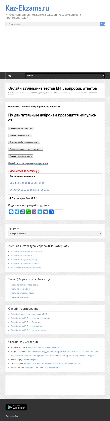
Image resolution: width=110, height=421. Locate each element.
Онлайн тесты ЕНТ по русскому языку (28, 330)
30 (48, 190)
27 (39, 190)
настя (13, 367)
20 (19, 190)
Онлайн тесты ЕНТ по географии (26, 326)
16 (43, 183)
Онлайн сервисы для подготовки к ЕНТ (29, 314)
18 (13, 190)
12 (32, 183)
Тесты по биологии (19, 297)
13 (35, 183)
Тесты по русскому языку (22, 293)
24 (31, 190)
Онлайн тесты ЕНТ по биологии (26, 322)
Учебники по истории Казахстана (26, 251)
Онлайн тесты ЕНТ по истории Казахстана (31, 318)
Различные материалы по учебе (26, 267)
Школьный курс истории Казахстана (44, 347)
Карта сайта (11, 416)
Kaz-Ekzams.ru (27, 8)
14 (37, 183)
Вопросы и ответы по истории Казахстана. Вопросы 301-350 (52, 363)
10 (26, 183)
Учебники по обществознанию (25, 263)
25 (34, 190)
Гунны (35, 359)
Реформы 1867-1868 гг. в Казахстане (42, 367)
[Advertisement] (55, 46)
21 (22, 190)
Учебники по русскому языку (24, 259)
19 (16, 190)
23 (28, 190)
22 (25, 190)
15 (40, 183)
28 (42, 190)
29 (45, 190)
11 (29, 183)
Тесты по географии (20, 289)
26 (36, 190)
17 (11, 190)
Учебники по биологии (21, 255)
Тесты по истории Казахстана (24, 285)
